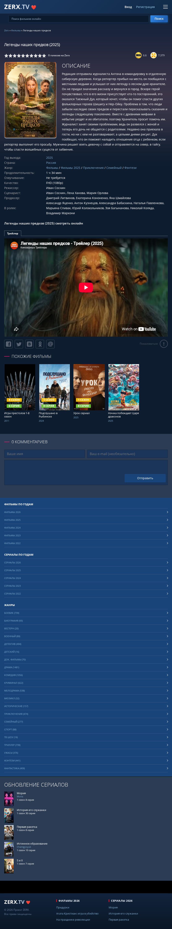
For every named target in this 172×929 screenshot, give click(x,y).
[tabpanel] (86, 287)
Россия (51, 163)
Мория (113, 907)
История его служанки (123, 913)
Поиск (159, 19)
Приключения (93, 168)
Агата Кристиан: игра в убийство (77, 913)
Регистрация (145, 6)
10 (44, 56)
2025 (49, 158)
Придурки (62, 907)
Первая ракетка (119, 919)
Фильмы (16, 30)
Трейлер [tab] (12, 233)
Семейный (114, 168)
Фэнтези (130, 168)
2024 (41, 420)
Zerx (6, 30)
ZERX (20, 6)
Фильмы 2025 (70, 168)
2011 (6, 420)
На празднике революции (73, 919)
